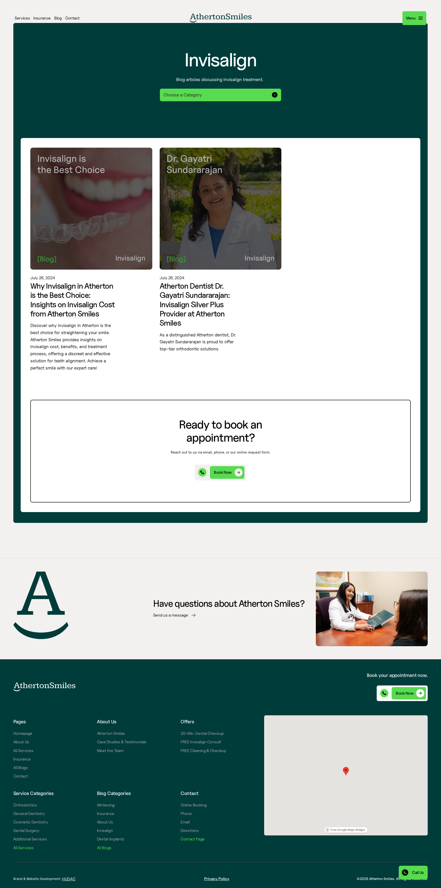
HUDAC (69, 879)
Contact (72, 18)
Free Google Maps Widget (348, 830)
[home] (220, 18)
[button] (361, 18)
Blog (58, 18)
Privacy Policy (216, 878)
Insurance (42, 18)
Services (22, 18)
